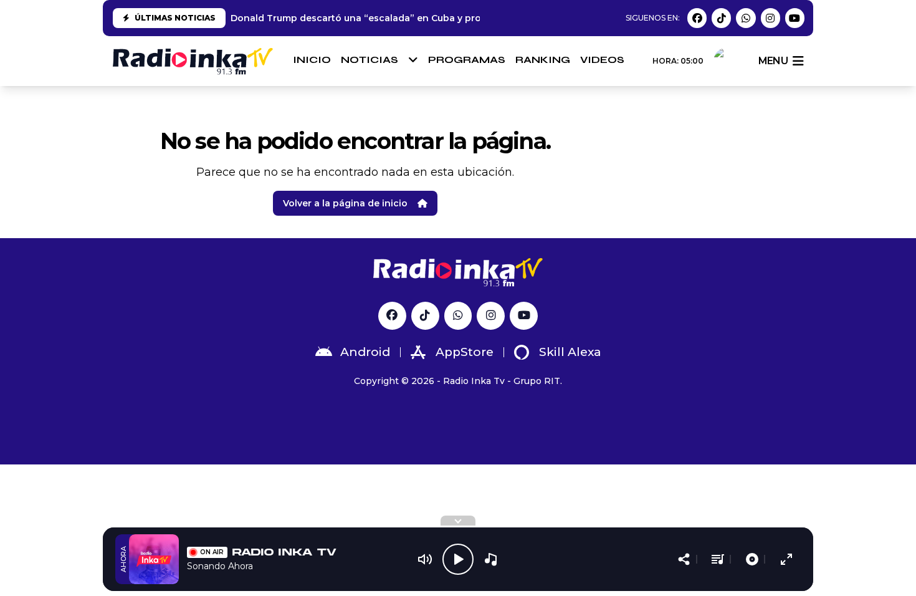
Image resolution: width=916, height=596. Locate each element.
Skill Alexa (570, 352)
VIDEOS (602, 59)
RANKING (542, 59)
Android (365, 352)
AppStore (465, 352)
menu (773, 61)
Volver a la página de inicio (345, 203)
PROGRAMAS (466, 59)
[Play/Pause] (458, 559)
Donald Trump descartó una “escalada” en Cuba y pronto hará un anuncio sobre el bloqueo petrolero (466, 18)
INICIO (312, 59)
